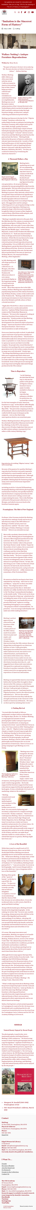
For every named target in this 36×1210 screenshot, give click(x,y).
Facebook (6, 1197)
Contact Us (5, 1174)
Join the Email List (8, 1168)
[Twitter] (25, 12)
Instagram (6, 1201)
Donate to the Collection (10, 1172)
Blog (18, 29)
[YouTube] (32, 12)
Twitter (5, 1199)
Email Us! (5, 1135)
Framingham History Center (8, 1206)
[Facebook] (21, 12)
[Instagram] (29, 12)
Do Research (6, 1170)
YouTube (5, 1203)
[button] (8, 1076)
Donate (4, 1164)
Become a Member (8, 1166)
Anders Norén (29, 1206)
